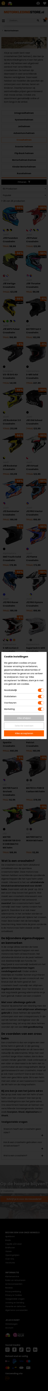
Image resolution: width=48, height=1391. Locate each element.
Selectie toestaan (24, 725)
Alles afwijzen (24, 718)
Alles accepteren (24, 733)
